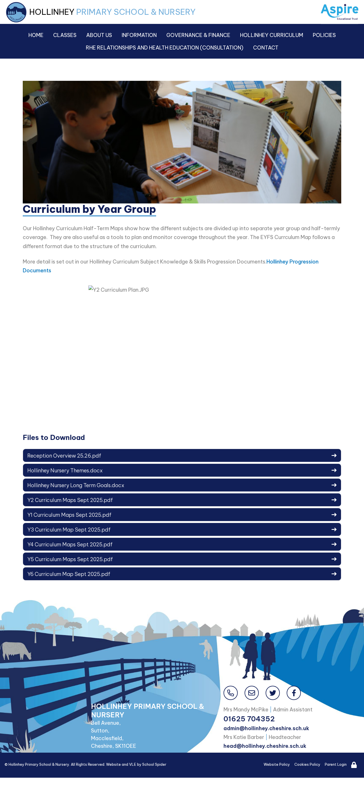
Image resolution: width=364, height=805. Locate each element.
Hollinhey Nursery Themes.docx (65, 470)
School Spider (154, 764)
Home (36, 35)
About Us (99, 35)
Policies (324, 35)
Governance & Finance (198, 35)
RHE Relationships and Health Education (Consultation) (164, 47)
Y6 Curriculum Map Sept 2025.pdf (68, 574)
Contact (265, 47)
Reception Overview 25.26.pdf (64, 455)
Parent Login (336, 764)
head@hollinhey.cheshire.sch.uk (265, 746)
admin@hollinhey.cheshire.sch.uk (266, 728)
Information (139, 35)
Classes (64, 35)
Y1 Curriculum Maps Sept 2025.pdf (69, 515)
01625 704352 (249, 719)
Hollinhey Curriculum (271, 35)
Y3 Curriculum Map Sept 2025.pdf (69, 529)
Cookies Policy (307, 764)
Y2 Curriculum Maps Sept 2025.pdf (70, 500)
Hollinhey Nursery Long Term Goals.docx (75, 485)
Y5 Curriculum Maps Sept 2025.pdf (70, 559)
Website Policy (277, 764)
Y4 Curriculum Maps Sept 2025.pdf (70, 544)
